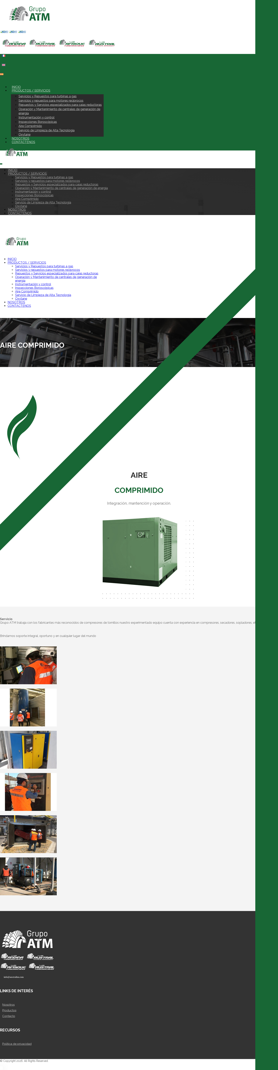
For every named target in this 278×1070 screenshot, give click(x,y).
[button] (2, 80)
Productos (9, 1010)
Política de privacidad (17, 1044)
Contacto (8, 1016)
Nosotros (8, 1004)
